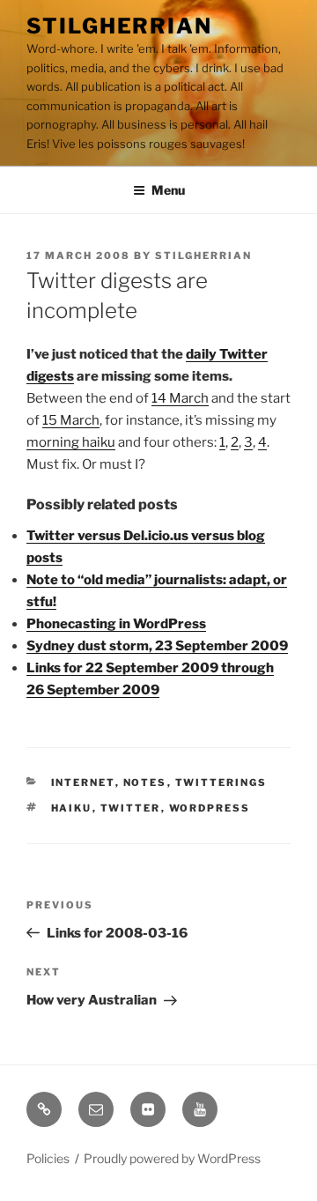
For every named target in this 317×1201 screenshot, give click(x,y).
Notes (145, 782)
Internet (83, 782)
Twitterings (221, 782)
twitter (130, 808)
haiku (71, 808)
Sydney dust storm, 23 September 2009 (157, 646)
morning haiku (70, 442)
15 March (71, 420)
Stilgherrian (119, 26)
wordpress (210, 808)
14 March (180, 398)
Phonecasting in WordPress (116, 624)
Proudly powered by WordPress (172, 1158)
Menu (168, 189)
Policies (48, 1158)
